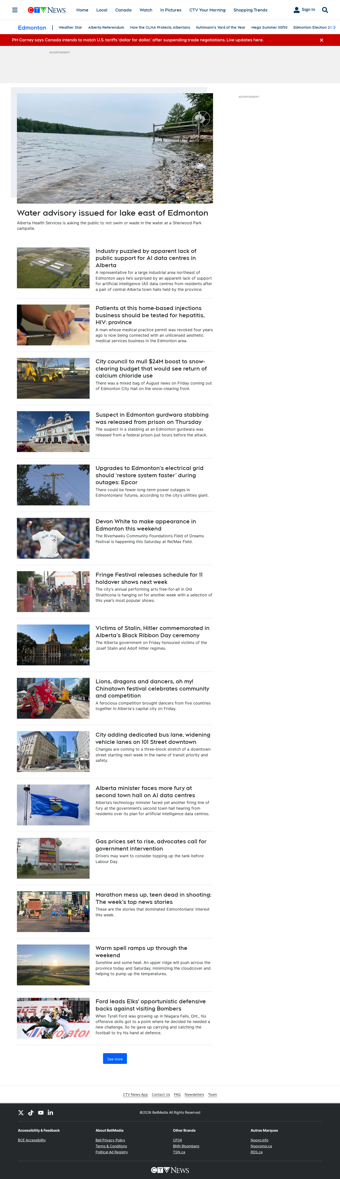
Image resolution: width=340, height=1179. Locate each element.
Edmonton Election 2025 (314, 27)
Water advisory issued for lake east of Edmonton (112, 213)
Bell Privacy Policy (110, 1140)
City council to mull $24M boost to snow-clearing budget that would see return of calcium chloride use (151, 368)
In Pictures (170, 10)
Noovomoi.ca (261, 1146)
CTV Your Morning (207, 10)
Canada (123, 10)
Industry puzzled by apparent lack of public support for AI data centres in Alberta (146, 258)
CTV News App (135, 1094)
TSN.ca (179, 1152)
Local (101, 10)
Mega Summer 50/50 (269, 27)
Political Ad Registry (112, 1152)
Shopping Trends (250, 10)
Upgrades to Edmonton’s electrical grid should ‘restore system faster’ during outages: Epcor (150, 475)
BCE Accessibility (32, 1140)
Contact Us (161, 1094)
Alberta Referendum (106, 27)
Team (212, 1094)
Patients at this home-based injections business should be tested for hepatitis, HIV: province (150, 315)
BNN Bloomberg (186, 1146)
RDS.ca (257, 1152)
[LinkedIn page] (51, 1112)
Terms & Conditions (111, 1146)
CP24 (177, 1140)
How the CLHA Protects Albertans (160, 27)
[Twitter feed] (21, 1112)
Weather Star (70, 27)
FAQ (177, 1094)
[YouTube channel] (41, 1112)
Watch (146, 10)
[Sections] (15, 10)
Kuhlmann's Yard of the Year (220, 27)
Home (82, 10)
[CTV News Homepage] (46, 10)
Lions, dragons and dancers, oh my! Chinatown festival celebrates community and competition (152, 688)
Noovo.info (259, 1140)
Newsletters (194, 1094)
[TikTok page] (31, 1112)
